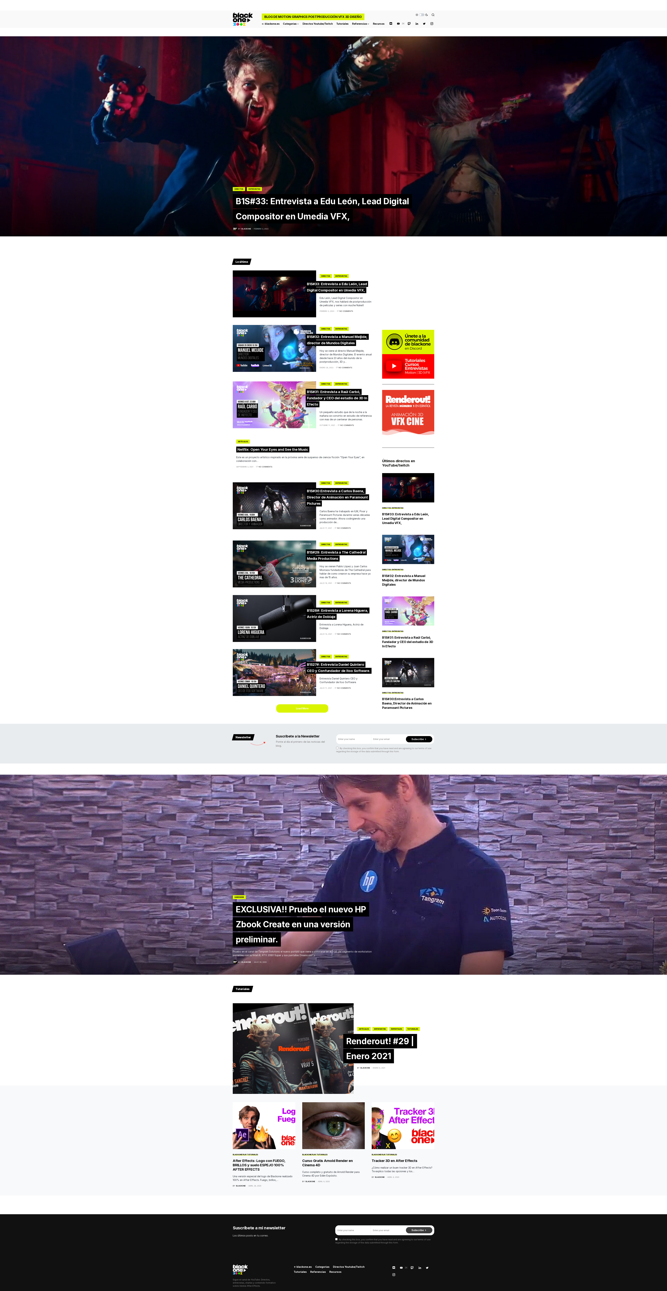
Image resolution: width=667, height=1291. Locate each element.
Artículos (243, 441)
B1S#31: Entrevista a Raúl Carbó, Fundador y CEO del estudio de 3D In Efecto (337, 398)
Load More (302, 708)
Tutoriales (412, 1029)
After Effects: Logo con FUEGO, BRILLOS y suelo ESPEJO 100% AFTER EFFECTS (259, 1165)
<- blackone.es (303, 1266)
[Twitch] (409, 23)
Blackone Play (239, 1154)
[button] (421, 15)
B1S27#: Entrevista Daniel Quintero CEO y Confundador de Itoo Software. (338, 667)
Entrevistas (254, 189)
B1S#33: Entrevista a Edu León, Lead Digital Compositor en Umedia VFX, (337, 287)
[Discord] (391, 23)
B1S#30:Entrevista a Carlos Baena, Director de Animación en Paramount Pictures (337, 497)
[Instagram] (432, 23)
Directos (238, 189)
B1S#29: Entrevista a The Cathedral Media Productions (336, 555)
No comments (346, 311)
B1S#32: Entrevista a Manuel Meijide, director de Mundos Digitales (403, 580)
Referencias (318, 1271)
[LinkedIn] (417, 23)
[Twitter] (424, 23)
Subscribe (417, 739)
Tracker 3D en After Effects (394, 1161)
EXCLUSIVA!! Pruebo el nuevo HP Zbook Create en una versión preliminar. (301, 924)
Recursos (335, 1271)
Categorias (322, 1266)
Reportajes (396, 1029)
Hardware (239, 897)
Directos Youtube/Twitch (349, 1266)
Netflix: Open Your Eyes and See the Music (272, 449)
